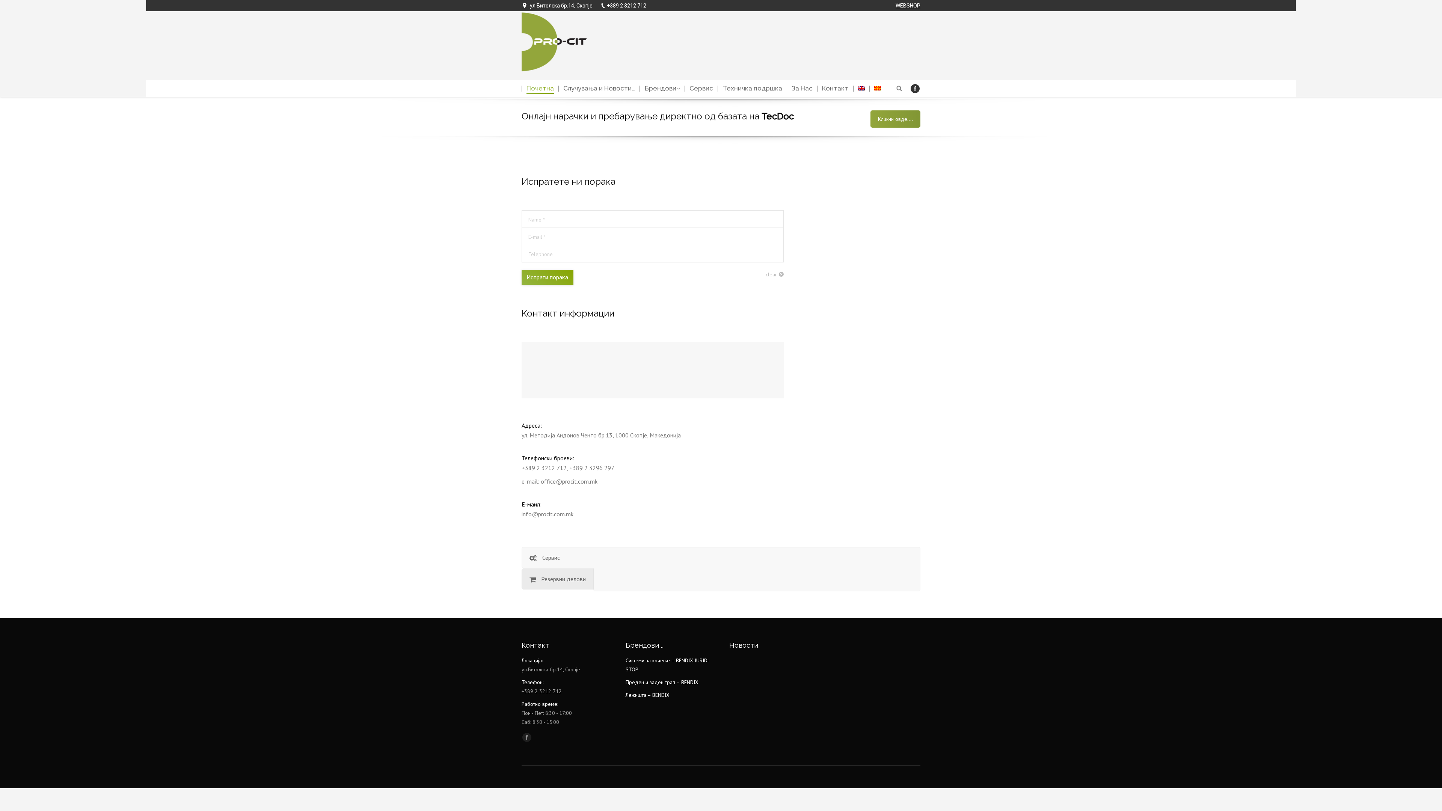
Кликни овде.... (895, 119)
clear (771, 274)
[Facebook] (915, 88)
